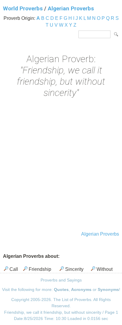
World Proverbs (23, 8)
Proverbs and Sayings (61, 280)
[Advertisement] (61, 165)
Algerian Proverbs (71, 8)
